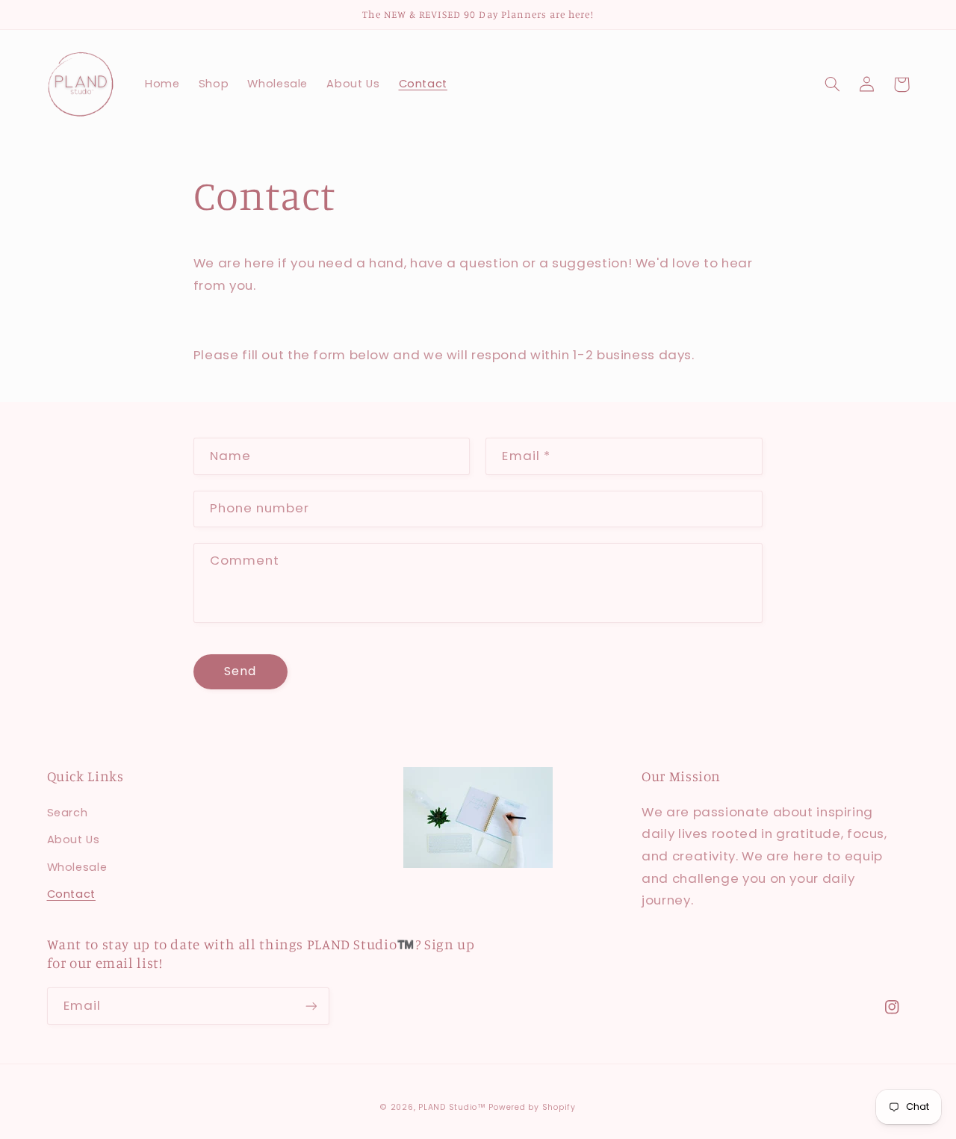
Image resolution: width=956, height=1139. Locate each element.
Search (67, 812)
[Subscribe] (311, 1005)
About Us (73, 839)
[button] (833, 84)
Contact (71, 894)
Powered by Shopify (531, 1107)
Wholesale (77, 867)
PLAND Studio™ (452, 1107)
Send (240, 671)
